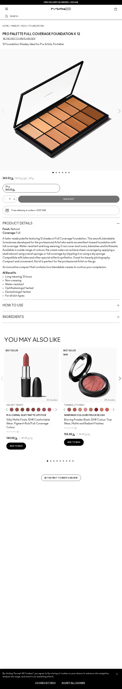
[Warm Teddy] (22, 410)
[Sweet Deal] (39, 410)
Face (24, 26)
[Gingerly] (91, 410)
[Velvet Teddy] (12, 410)
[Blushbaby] (85, 410)
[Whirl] (28, 410)
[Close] (116, 673)
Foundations (36, 26)
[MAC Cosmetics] (61, 9)
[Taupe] (17, 410)
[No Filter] (75, 410)
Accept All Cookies (73, 683)
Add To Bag (16, 446)
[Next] (55, 409)
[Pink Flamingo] (107, 410)
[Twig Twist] (33, 410)
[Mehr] (44, 410)
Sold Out (68, 199)
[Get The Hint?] (49, 410)
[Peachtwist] (102, 410)
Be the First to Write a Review (61, 478)
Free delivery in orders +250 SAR (61, 2)
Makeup (15, 26)
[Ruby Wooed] (96, 410)
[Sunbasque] (80, 410)
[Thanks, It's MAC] (69, 410)
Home (6, 26)
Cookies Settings (45, 683)
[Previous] (7, 409)
